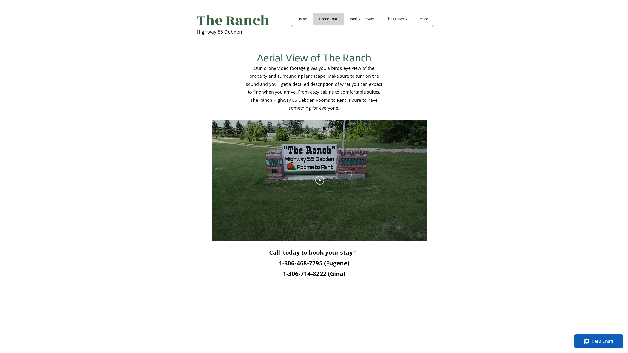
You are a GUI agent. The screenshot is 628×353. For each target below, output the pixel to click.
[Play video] (319, 180)
